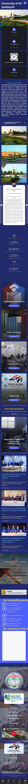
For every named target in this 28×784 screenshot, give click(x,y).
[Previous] (1, 205)
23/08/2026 (3, 480)
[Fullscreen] (24, 739)
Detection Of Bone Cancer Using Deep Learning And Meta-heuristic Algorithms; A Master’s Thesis (14, 764)
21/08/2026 (3, 544)
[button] (14, 135)
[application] (14, 733)
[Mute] (22, 739)
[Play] (3, 739)
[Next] (26, 205)
